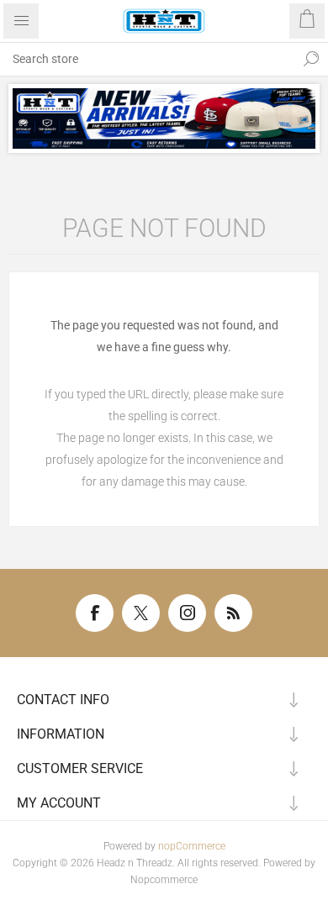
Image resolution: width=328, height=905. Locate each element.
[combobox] (147, 59)
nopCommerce (191, 846)
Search (311, 59)
